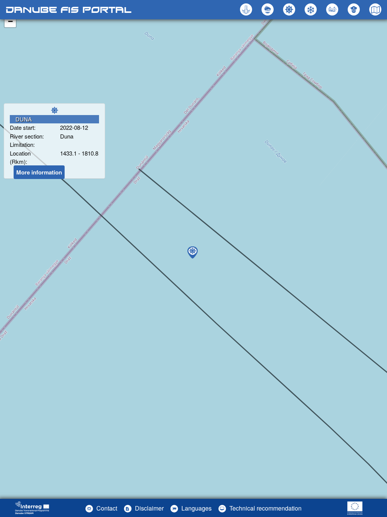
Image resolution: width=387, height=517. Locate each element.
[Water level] (247, 9)
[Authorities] (354, 9)
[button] (333, 9)
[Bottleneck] (268, 9)
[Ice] (311, 9)
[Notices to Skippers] (290, 9)
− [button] (10, 21)
